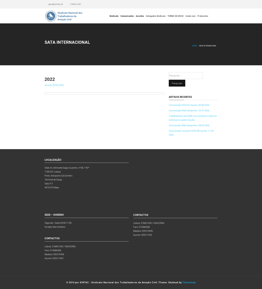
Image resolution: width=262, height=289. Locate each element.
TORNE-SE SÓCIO (175, 16)
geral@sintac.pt (55, 4)
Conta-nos (190, 16)
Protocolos (202, 16)
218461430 (75, 4)
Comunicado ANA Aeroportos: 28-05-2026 (189, 125)
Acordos (140, 16)
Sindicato (113, 16)
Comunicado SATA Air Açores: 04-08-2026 (189, 105)
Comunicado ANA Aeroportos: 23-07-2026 (189, 110)
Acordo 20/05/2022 (54, 85)
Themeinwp (189, 282)
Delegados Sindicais (156, 16)
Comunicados (127, 16)
